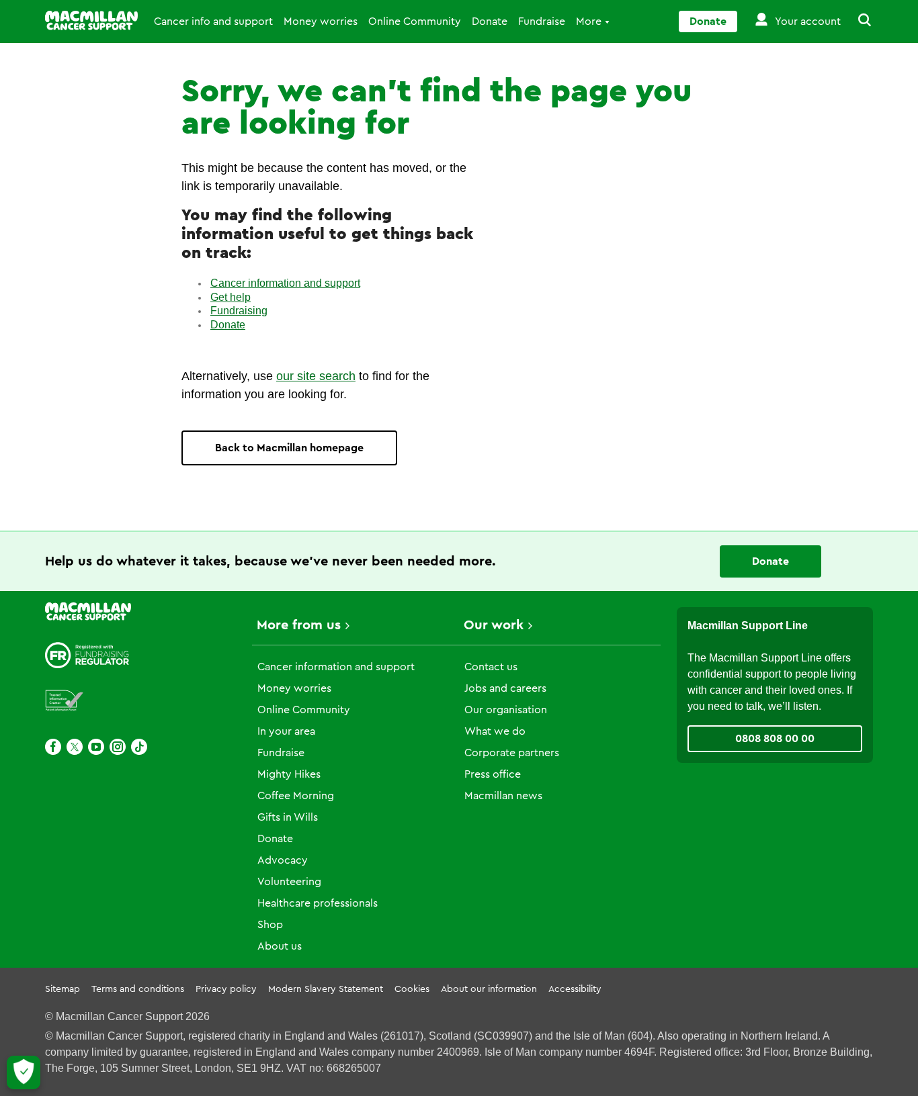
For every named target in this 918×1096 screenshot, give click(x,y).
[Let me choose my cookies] (23, 1072)
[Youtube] (96, 747)
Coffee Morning (295, 795)
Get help (230, 297)
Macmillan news (503, 795)
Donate (489, 21)
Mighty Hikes (289, 774)
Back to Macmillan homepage (289, 448)
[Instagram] (118, 747)
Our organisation (505, 709)
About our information (489, 989)
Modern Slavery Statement (325, 989)
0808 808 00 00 (775, 738)
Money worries (321, 21)
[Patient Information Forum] (64, 701)
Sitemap (62, 989)
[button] (857, 21)
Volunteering (289, 881)
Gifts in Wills (287, 817)
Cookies (411, 989)
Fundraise (541, 21)
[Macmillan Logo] (91, 20)
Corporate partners (511, 752)
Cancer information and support (285, 283)
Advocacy (282, 860)
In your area (286, 731)
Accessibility (574, 989)
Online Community (414, 21)
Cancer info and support (213, 21)
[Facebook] (53, 747)
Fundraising (238, 310)
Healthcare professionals (317, 903)
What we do (495, 731)
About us (279, 946)
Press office (492, 774)
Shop (270, 924)
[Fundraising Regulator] (87, 655)
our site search (316, 376)
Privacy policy (226, 989)
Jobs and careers (505, 688)
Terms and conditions (137, 989)
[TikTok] (139, 747)
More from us (299, 625)
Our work (494, 625)
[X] (75, 747)
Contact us (490, 666)
